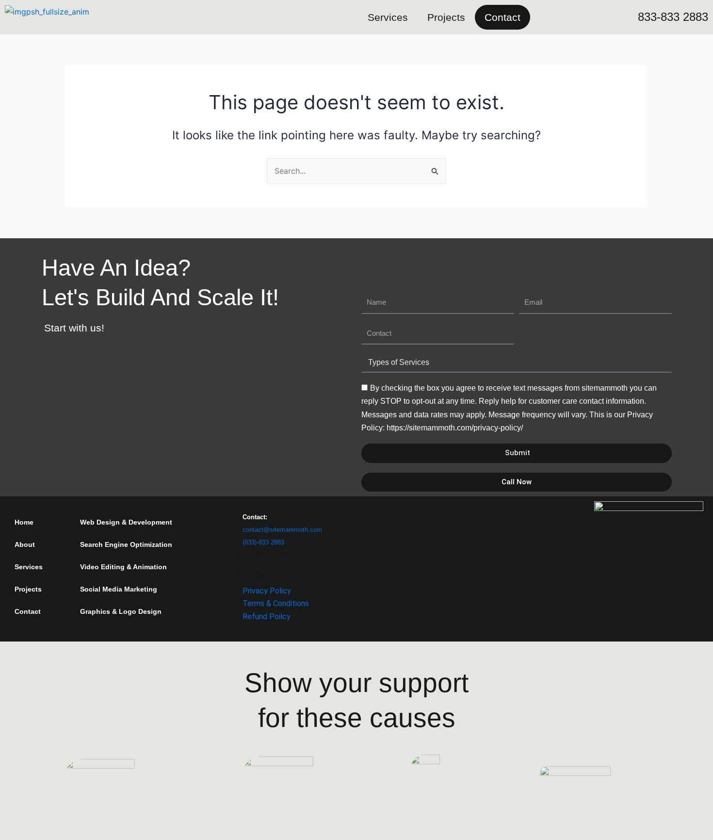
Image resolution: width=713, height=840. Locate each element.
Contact (502, 17)
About (25, 544)
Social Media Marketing (118, 589)
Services (388, 17)
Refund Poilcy (267, 616)
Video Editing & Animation (123, 567)
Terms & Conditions (276, 603)
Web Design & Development (126, 522)
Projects (446, 17)
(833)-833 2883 (263, 542)
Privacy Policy (267, 590)
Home (24, 522)
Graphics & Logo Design (121, 611)
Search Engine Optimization (126, 544)
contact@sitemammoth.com (282, 529)
